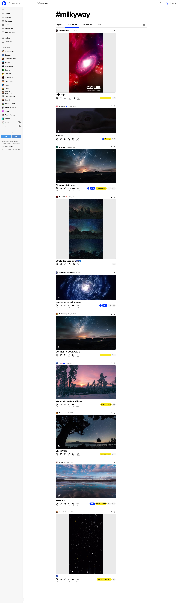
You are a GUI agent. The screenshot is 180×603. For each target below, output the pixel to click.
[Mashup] (11, 62)
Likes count (72, 25)
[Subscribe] (19, 122)
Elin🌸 (61, 363)
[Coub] (4, 3)
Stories (7, 25)
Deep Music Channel (65, 272)
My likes (7, 38)
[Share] (112, 30)
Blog (7, 141)
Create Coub (44, 3)
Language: (7, 146)
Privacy (9, 143)
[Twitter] (6, 136)
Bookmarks (8, 42)
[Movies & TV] (11, 66)
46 (113, 139)
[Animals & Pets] (11, 51)
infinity (59, 135)
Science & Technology (104, 579)
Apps (11, 141)
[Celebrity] (11, 100)
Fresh (99, 25)
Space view (61, 451)
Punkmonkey (63, 313)
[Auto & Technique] (11, 115)
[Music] (11, 85)
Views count (87, 25)
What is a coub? (10, 32)
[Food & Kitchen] (11, 96)
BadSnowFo (62, 147)
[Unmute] (58, 131)
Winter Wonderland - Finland (69, 401)
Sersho (61, 413)
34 (113, 454)
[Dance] (11, 111)
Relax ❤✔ (60, 500)
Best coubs (8, 21)
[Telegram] (16, 136)
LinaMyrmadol (63, 30)
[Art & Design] (11, 77)
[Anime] (11, 122)
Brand (16, 141)
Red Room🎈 (63, 196)
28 (113, 503)
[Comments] (65, 98)
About (4, 141)
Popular (7, 14)
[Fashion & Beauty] (11, 107)
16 (113, 188)
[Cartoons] (11, 74)
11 (114, 98)
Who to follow (9, 28)
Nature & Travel (105, 98)
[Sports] (11, 89)
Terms (4, 143)
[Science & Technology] (11, 92)
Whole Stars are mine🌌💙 (68, 261)
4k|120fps (60, 94)
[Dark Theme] (160, 3)
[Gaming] (11, 70)
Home (7, 10)
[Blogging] (11, 55)
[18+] (19, 126)
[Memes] (11, 119)
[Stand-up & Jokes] (11, 59)
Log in (174, 3)
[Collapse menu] (23, 600)
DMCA (18, 143)
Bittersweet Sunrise (65, 185)
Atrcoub (61, 512)
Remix (92, 188)
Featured (7, 17)
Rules (14, 143)
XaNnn (61, 462)
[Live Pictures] (11, 81)
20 (113, 355)
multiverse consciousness (68, 302)
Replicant (62, 106)
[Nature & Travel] (11, 104)
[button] (144, 24)
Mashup (107, 139)
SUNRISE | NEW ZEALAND (68, 352)
